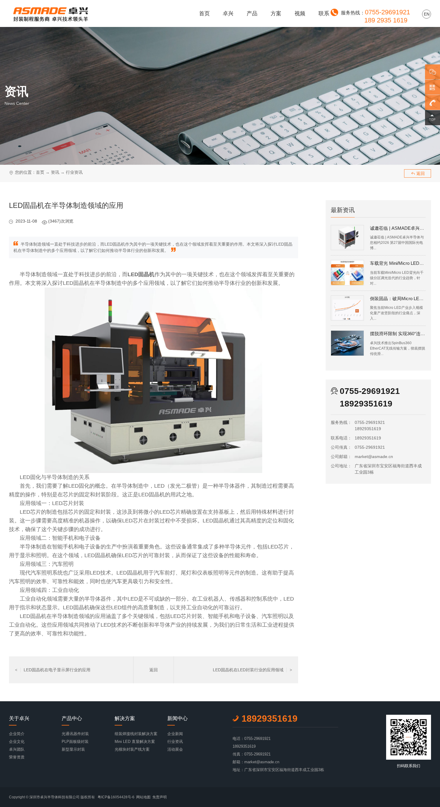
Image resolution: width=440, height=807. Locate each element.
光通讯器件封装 (75, 734)
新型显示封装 (73, 749)
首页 (204, 13)
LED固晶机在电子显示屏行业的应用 (52, 669)
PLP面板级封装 (75, 741)
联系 (323, 13)
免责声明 (159, 797)
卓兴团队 (17, 749)
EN (427, 14)
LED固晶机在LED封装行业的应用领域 (252, 669)
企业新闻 (175, 734)
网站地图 (143, 797)
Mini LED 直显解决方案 (135, 741)
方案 (276, 13)
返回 (418, 173)
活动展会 (175, 749)
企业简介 (17, 734)
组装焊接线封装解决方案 (136, 734)
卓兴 (228, 13)
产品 (252, 13)
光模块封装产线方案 (132, 749)
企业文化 (17, 741)
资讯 (55, 172)
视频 (300, 13)
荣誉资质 (17, 757)
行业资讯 (74, 172)
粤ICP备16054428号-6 (116, 797)
